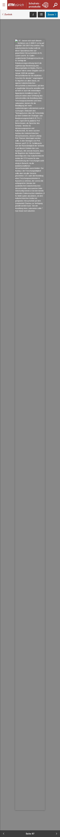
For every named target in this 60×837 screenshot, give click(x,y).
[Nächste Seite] (56, 833)
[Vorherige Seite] (3, 833)
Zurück (8, 14)
